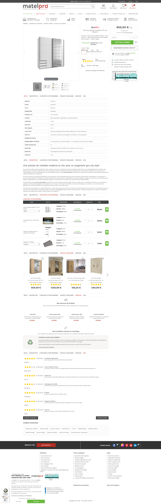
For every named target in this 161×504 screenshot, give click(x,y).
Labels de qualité (112, 468)
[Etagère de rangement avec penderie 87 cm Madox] (48, 232)
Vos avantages (112, 470)
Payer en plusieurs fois (114, 462)
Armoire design (41, 432)
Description (33, 96)
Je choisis (18, 501)
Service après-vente (113, 464)
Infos (26, 96)
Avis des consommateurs (115, 476)
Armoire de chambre (60, 23)
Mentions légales (79, 458)
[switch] (5, 500)
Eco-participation (79, 468)
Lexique (110, 474)
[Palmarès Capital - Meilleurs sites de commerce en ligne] (124, 76)
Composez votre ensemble (48, 96)
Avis (84, 96)
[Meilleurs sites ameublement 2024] (49, 476)
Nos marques (44, 466)
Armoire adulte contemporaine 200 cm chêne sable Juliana (35, 280)
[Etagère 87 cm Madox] (48, 243)
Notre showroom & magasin (49, 468)
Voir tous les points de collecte (46, 347)
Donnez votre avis (100, 60)
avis (96, 59)
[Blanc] (84, 52)
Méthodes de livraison (114, 458)
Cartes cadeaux (79, 474)
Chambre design (30, 432)
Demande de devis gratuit (82, 456)
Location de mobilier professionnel (84, 478)
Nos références (45, 462)
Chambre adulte (48, 23)
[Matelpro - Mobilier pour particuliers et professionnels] (35, 6)
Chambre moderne (52, 432)
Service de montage (113, 466)
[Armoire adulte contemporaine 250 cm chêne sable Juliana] (55, 266)
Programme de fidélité (81, 470)
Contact (130, 1)
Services (78, 96)
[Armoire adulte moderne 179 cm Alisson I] (37, 87)
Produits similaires (67, 96)
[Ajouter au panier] (107, 210)
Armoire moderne (64, 432)
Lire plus (32, 320)
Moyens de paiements (114, 460)
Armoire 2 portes (55, 428)
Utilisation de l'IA (79, 466)
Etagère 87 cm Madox (28, 242)
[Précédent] (24, 53)
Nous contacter (45, 458)
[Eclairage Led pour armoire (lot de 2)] (48, 220)
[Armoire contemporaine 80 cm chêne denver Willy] (75, 266)
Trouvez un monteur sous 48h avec (95, 70)
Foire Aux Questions (113, 456)
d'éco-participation (128, 32)
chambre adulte (85, 179)
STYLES (74, 428)
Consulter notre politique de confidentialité (21, 495)
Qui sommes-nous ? (46, 456)
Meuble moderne (93, 428)
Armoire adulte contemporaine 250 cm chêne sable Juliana (55, 280)
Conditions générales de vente (83, 460)
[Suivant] (78, 53)
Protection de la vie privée (82, 462)
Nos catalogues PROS (47, 464)
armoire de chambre (77, 188)
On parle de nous (45, 460)
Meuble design (82, 428)
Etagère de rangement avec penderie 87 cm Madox (30, 232)
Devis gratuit (122, 1)
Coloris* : (85, 48)
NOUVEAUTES (66, 428)
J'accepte (36, 501)
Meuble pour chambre (36, 23)
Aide (137, 1)
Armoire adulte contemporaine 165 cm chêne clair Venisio (96, 280)
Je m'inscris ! (46, 445)
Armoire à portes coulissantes (79, 432)
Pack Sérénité (78, 472)
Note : (84, 59)
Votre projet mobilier (113, 478)
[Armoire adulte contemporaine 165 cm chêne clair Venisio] (96, 266)
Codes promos (79, 476)
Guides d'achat (112, 472)
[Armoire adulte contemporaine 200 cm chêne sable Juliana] (35, 266)
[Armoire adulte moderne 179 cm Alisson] (48, 209)
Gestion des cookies (80, 464)
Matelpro (25, 23)
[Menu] (8, 489)
